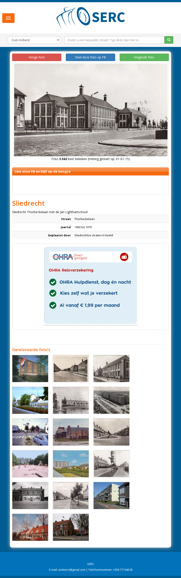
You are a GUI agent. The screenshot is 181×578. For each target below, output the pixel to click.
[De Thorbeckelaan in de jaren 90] (30, 527)
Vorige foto (37, 57)
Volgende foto (144, 57)
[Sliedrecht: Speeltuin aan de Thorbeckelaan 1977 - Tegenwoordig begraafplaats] (30, 463)
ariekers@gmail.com (71, 570)
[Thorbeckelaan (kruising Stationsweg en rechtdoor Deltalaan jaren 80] (30, 432)
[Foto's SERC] (91, 17)
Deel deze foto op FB (90, 57)
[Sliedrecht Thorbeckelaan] (71, 400)
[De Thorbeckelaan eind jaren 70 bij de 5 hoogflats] (111, 400)
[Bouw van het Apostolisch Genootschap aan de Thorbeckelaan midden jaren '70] (71, 432)
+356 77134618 (122, 570)
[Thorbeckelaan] (71, 527)
